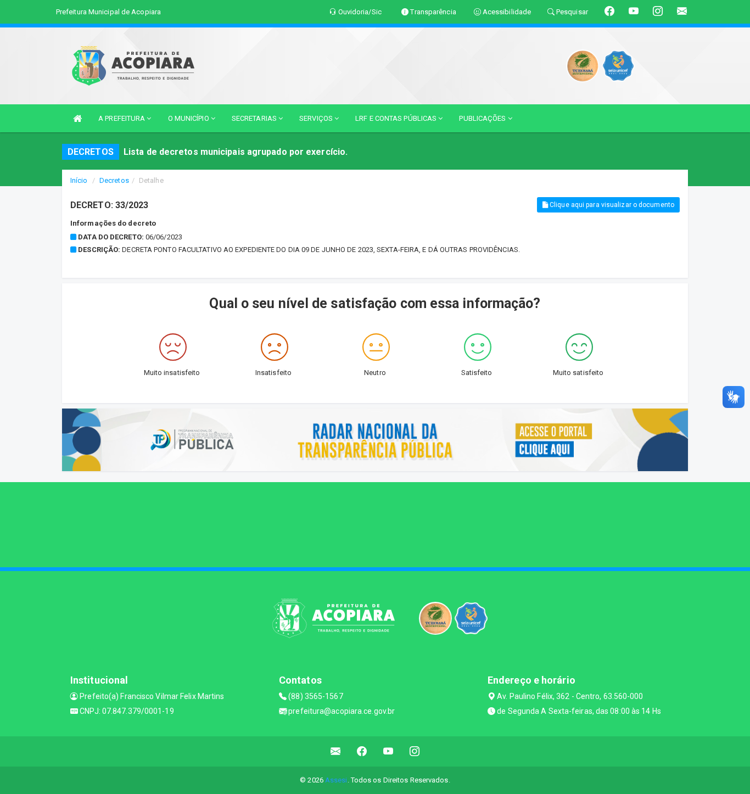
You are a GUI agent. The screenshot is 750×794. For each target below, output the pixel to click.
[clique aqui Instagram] (414, 751)
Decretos (114, 180)
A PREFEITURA (122, 118)
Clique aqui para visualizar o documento (611, 205)
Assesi (336, 780)
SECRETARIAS (255, 118)
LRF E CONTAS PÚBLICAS (396, 118)
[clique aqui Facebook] (362, 751)
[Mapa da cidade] (375, 523)
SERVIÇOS (316, 118)
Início (79, 180)
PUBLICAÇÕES (483, 118)
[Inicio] (77, 118)
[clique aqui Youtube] (388, 751)
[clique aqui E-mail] (335, 751)
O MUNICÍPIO (189, 118)
